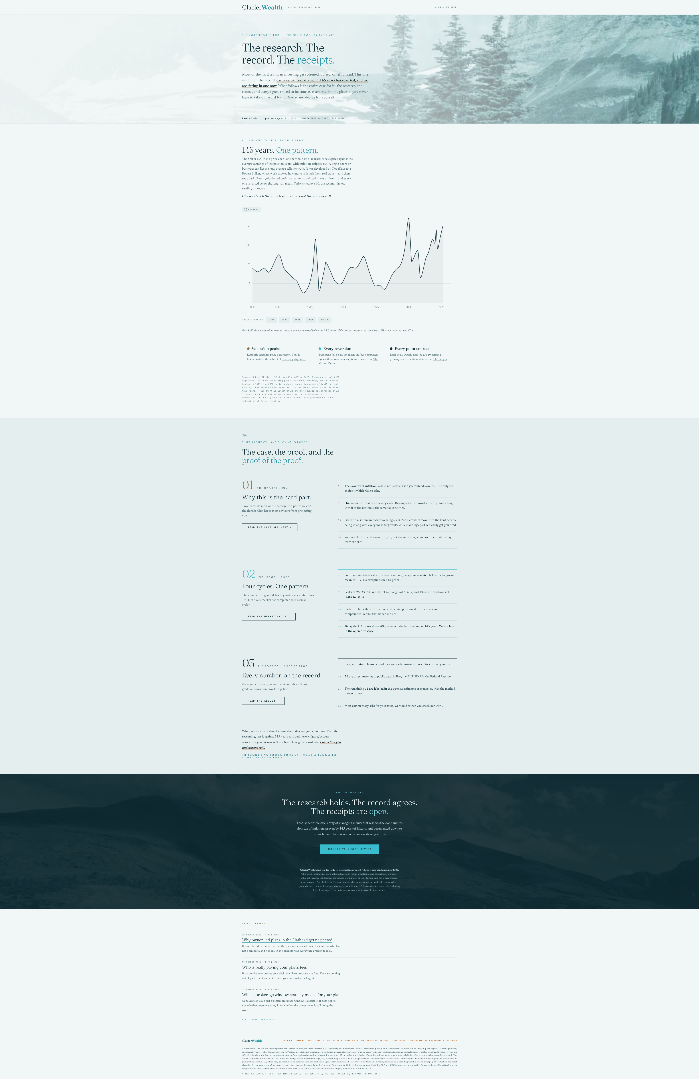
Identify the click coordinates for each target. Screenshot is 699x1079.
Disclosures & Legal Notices (325, 1040)
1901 (271, 319)
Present (253, 209)
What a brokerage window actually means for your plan (291, 994)
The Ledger (440, 359)
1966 (298, 319)
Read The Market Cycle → (269, 616)
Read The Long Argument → (270, 527)
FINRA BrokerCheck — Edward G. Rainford (432, 1040)
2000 (311, 319)
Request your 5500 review (349, 849)
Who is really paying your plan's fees (274, 967)
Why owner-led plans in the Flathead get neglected (287, 939)
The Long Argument (294, 359)
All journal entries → (258, 1019)
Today (324, 319)
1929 (284, 319)
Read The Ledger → (263, 700)
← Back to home (446, 7)
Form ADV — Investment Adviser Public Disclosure (375, 1040)
